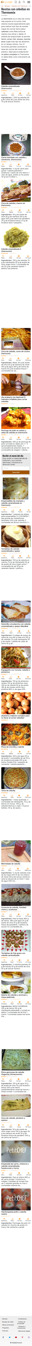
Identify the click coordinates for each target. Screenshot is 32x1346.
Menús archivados (8, 1325)
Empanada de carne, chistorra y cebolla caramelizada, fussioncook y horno (15, 1166)
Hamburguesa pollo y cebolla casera (13, 1213)
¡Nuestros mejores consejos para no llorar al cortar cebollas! (15, 717)
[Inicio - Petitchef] (2, 6)
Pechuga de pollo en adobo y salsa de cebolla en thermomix (14, 431)
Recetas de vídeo (7, 1322)
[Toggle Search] (24, 2)
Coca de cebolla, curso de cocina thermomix (15, 352)
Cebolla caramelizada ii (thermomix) (11, 250)
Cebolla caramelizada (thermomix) (10, 87)
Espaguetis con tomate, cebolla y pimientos (15, 671)
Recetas (4, 1319)
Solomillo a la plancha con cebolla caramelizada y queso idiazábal (15, 625)
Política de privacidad (21, 1322)
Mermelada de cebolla (10, 864)
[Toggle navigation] (28, 2)
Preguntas (5, 1328)
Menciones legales (24, 1331)
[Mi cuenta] (20, 2)
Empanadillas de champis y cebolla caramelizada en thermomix (13, 503)
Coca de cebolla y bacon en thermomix (13, 204)
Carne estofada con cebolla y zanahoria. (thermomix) (13, 158)
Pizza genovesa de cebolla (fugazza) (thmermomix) (12, 1073)
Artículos (5, 1331)
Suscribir (16, 472)
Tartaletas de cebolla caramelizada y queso (10, 550)
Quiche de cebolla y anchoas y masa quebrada (14, 996)
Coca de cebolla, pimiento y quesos (13, 1119)
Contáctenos (22, 1319)
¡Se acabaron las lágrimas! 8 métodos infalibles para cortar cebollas (14, 399)
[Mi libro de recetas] (16, 2)
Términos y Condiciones (21, 1327)
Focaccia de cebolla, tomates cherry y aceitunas (13, 908)
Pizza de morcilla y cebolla (12, 747)
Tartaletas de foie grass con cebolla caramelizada (13, 954)
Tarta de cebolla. (8, 790)
